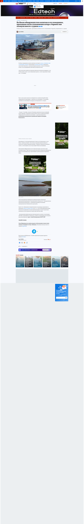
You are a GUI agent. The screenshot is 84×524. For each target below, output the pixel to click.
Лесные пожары (22, 17)
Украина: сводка (40, 17)
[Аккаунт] (82, 1)
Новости (27, 17)
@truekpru (24, 236)
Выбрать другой (38, 6)
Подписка (65, 3)
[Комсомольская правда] (21, 3)
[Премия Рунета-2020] (29, 3)
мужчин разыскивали (39, 64)
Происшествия (18, 20)
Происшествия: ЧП (24, 246)
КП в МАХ (45, 17)
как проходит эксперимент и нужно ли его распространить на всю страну (39, 106)
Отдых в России (49, 17)
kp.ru (50, 239)
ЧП (20, 246)
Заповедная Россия (56, 17)
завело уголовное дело (28, 208)
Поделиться (65, 31)
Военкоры (35, 17)
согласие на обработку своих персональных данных (60, 299)
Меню (1, 1)
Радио (56, 3)
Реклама (60, 3)
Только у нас (31, 17)
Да (34, 6)
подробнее (24, 226)
